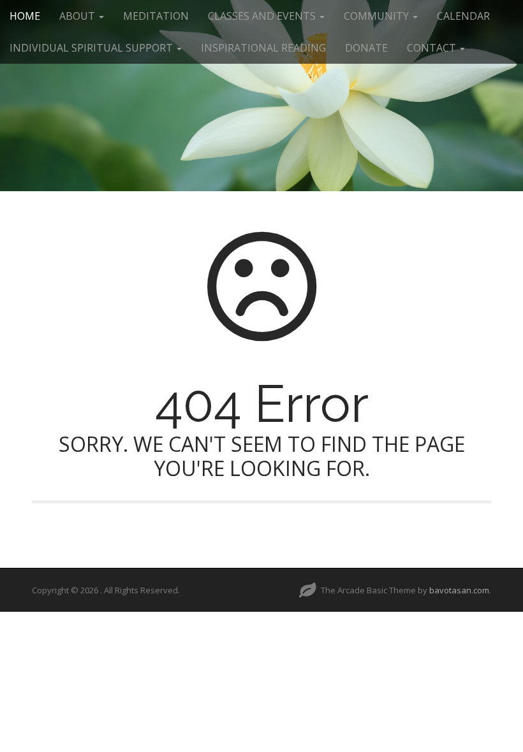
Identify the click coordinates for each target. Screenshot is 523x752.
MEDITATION (156, 16)
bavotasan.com (459, 590)
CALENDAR (463, 16)
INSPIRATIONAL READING (263, 48)
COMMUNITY (377, 16)
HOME (25, 16)
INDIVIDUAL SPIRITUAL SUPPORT (92, 48)
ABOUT (78, 16)
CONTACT (433, 48)
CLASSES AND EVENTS (263, 16)
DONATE (366, 48)
